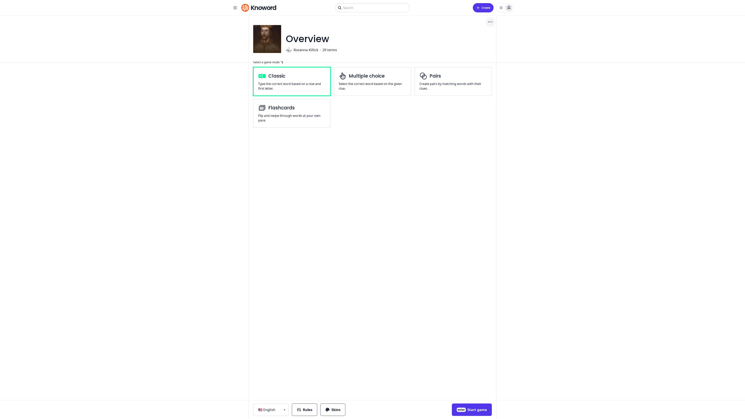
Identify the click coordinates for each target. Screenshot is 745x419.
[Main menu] (235, 8)
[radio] (292, 81)
